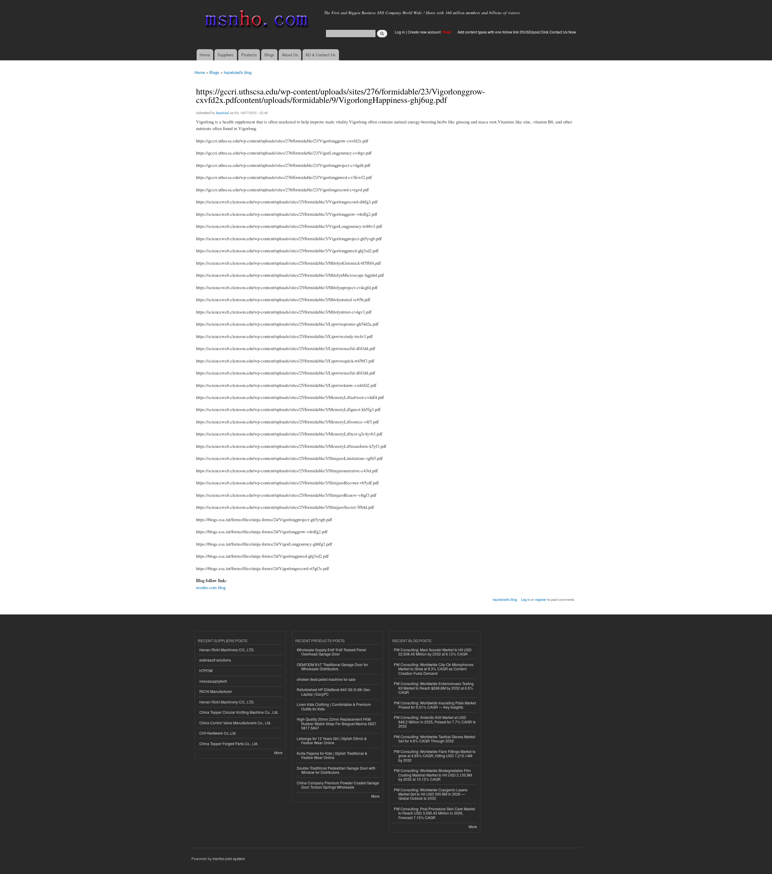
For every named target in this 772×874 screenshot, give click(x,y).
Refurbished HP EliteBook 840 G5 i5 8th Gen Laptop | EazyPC (333, 691)
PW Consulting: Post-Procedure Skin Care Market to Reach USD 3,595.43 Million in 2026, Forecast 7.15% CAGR (434, 813)
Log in (400, 31)
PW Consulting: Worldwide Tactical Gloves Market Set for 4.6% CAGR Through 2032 (434, 738)
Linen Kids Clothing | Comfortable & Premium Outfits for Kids (334, 706)
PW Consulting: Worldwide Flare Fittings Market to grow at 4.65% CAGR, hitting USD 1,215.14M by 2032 (435, 756)
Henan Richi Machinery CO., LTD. (227, 649)
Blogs (269, 55)
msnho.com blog (211, 587)
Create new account (424, 31)
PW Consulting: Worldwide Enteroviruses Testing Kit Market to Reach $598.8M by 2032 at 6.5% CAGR (434, 688)
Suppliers (225, 55)
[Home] (255, 20)
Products (249, 55)
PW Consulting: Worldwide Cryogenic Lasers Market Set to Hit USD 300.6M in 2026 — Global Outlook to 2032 (430, 794)
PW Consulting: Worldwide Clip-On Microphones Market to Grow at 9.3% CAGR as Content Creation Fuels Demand (433, 669)
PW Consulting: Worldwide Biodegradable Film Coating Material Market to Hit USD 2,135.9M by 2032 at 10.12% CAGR (433, 775)
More (278, 752)
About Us (290, 55)
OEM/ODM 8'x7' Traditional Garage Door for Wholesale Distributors (332, 666)
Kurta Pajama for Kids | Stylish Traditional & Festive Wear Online (332, 755)
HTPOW (206, 670)
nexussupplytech (213, 681)
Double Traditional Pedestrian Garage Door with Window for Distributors (336, 770)
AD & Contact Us (320, 55)
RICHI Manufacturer (215, 691)
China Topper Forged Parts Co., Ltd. (228, 743)
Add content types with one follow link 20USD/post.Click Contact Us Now (516, 31)
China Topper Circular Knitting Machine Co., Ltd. (238, 712)
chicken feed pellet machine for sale (326, 679)
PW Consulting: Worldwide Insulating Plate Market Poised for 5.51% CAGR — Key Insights (435, 705)
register (540, 599)
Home (205, 55)
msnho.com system (229, 858)
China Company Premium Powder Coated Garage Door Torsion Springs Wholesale (338, 784)
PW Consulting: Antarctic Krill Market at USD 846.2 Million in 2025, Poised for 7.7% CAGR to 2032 (435, 722)
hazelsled (222, 112)
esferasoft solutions (215, 659)
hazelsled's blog (238, 72)
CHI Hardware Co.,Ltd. (217, 732)
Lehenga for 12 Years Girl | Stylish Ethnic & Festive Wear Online (332, 740)
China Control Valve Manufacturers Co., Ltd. (235, 722)
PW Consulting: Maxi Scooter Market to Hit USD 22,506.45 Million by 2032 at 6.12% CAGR (433, 651)
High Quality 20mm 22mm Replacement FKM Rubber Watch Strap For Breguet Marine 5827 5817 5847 (336, 723)
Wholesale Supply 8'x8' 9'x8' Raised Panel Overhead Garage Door (331, 651)
